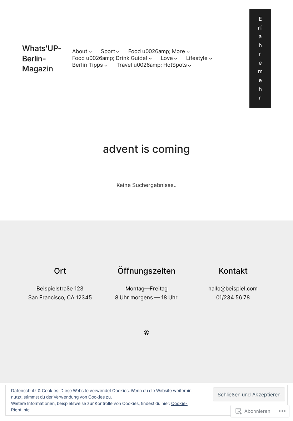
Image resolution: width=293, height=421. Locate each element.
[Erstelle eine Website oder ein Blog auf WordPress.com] (146, 333)
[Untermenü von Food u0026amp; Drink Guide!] (150, 58)
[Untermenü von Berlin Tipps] (106, 65)
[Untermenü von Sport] (117, 51)
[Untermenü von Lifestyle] (210, 58)
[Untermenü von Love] (175, 58)
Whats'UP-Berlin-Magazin (41, 58)
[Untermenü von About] (90, 51)
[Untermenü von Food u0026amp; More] (188, 51)
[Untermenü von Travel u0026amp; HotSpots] (189, 65)
